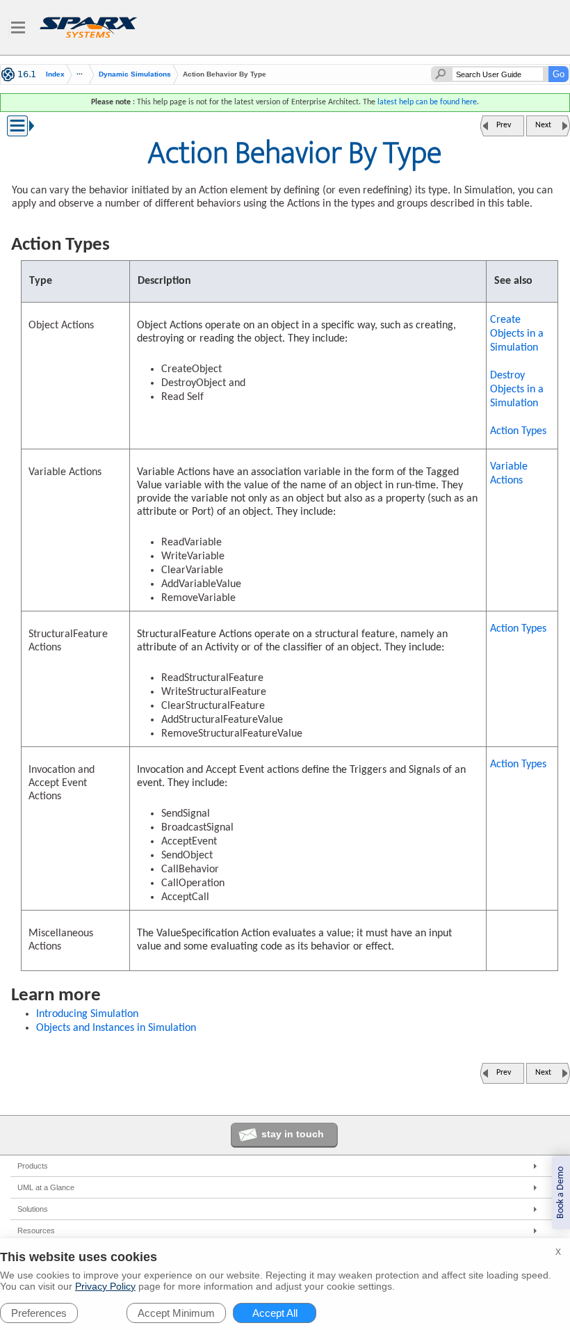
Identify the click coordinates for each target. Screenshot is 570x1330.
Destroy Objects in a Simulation (517, 389)
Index (55, 74)
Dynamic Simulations (135, 74)
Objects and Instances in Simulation (116, 1028)
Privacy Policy (105, 1286)
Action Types (518, 431)
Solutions (32, 1209)
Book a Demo (560, 1193)
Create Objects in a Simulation (517, 333)
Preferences (39, 1313)
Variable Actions (509, 473)
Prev (503, 125)
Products (32, 1166)
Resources (36, 1230)
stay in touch (292, 1133)
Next (543, 125)
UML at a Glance (45, 1187)
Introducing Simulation (87, 1014)
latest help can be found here (427, 102)
